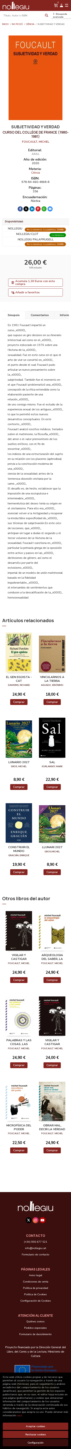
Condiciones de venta (35, 1281)
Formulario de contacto (35, 1254)
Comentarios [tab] (40, 315)
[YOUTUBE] (43, 1220)
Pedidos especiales (35, 1328)
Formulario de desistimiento (35, 1334)
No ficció (17, 24)
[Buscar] (46, 15)
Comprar (19, 702)
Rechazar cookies (35, 1434)
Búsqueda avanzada (60, 15)
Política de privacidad (35, 1288)
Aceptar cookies (35, 1426)
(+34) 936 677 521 (35, 1242)
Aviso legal (35, 1275)
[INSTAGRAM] (36, 1220)
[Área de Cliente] (61, 5)
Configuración (36, 1442)
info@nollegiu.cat (35, 1248)
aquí (19, 1415)
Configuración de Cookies (35, 1301)
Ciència (30, 24)
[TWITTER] (29, 1220)
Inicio (5, 24)
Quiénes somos (35, 1321)
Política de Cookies (35, 1294)
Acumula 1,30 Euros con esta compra (35, 282)
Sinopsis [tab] (14, 315)
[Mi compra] (56, 5)
